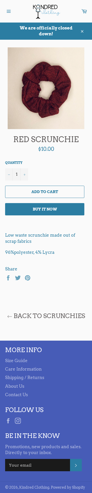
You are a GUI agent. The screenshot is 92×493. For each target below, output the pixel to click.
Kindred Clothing (34, 487)
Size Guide (16, 360)
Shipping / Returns (24, 377)
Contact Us (16, 394)
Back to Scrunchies (48, 316)
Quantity (13, 163)
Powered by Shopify (68, 487)
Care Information (23, 369)
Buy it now (45, 209)
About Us (14, 386)
